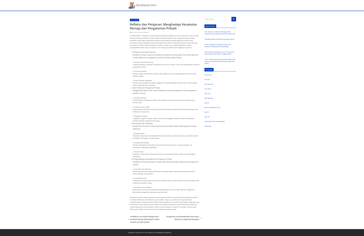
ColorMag (158, 232)
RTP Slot (207, 79)
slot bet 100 (208, 75)
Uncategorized (134, 20)
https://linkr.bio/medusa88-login (214, 121)
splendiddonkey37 (144, 32)
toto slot (207, 117)
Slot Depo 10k (208, 84)
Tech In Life (143, 232)
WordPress (168, 232)
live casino (207, 89)
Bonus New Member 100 (212, 107)
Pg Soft (206, 103)
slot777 (206, 112)
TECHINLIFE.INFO (135, 36)
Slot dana (207, 93)
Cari (233, 19)
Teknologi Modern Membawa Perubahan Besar (219, 39)
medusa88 (207, 126)
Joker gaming (208, 98)
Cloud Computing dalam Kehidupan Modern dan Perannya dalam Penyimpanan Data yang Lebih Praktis (220, 61)
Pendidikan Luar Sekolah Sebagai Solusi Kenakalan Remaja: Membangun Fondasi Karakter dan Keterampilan (144, 219)
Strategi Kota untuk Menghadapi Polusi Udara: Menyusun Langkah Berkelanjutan (182, 218)
